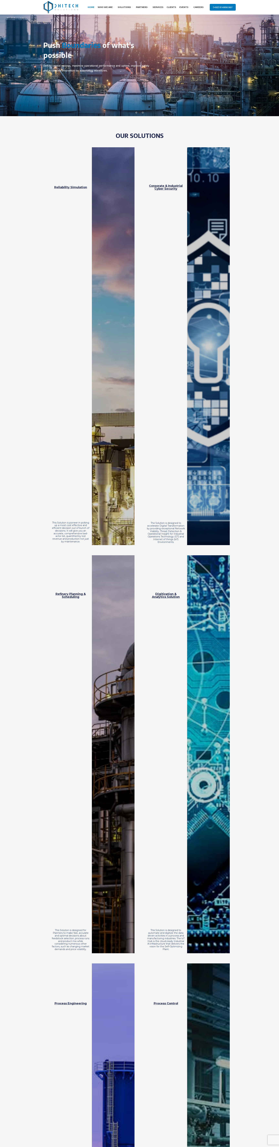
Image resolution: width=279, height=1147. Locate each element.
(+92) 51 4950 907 (222, 7)
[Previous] (4, 58)
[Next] (275, 58)
